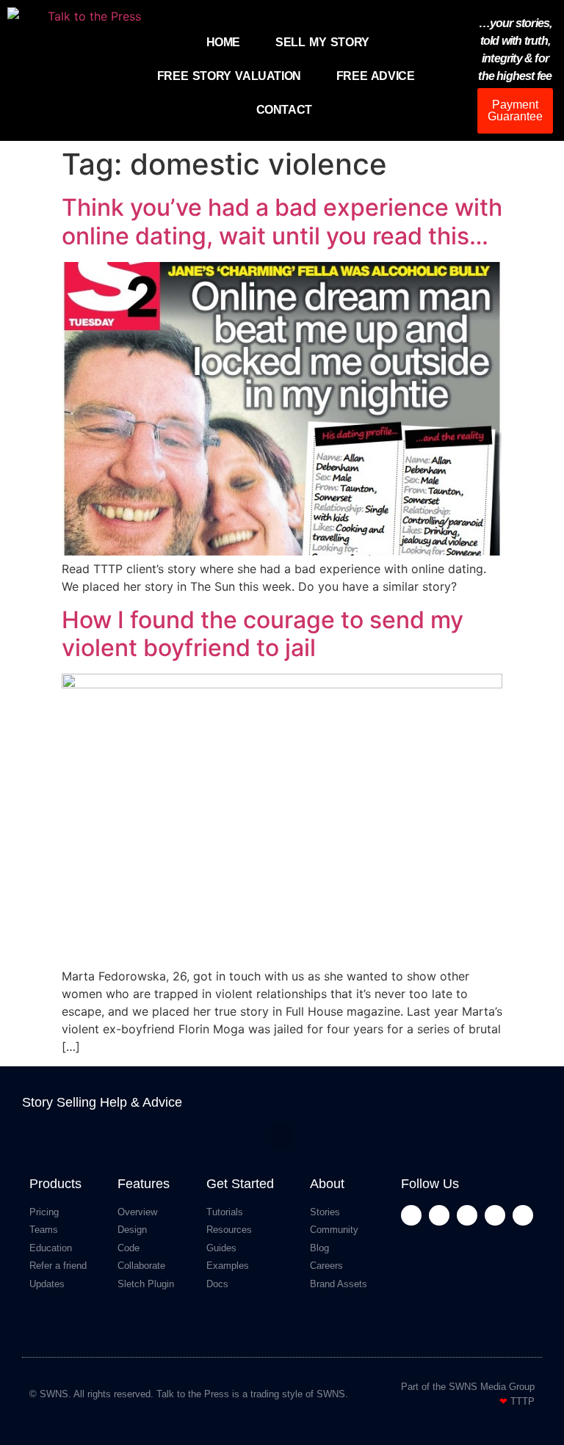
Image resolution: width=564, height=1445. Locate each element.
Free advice (375, 76)
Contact (284, 109)
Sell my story (322, 42)
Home (223, 42)
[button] (282, 1136)
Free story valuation (229, 76)
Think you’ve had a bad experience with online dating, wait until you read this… (282, 221)
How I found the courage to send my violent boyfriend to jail (262, 633)
